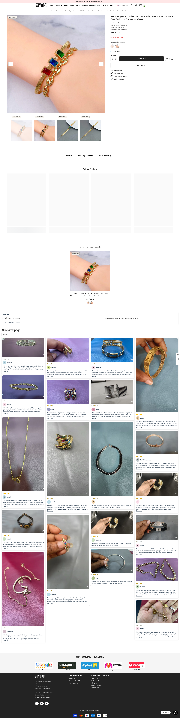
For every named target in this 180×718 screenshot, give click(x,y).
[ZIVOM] (44, 665)
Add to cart (142, 59)
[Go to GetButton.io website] (175, 716)
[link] (26, 228)
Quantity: (113, 55)
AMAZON (67, 670)
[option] (56, 64)
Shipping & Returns (85, 156)
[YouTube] (47, 703)
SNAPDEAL (136, 669)
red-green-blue (88, 302)
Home (52, 11)
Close (144, 1)
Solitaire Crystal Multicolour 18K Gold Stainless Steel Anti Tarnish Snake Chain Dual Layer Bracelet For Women (90, 294)
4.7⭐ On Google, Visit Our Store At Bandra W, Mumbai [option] (90, 1)
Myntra (113, 670)
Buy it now (141, 65)
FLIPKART (90, 670)
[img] (114, 23)
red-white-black (91, 302)
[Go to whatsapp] (175, 712)
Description (69, 156)
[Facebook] (37, 703)
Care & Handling (104, 156)
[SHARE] (171, 59)
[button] (10, 64)
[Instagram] (42, 703)
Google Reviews (44, 670)
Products (59, 11)
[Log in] (136, 5)
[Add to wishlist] (167, 59)
